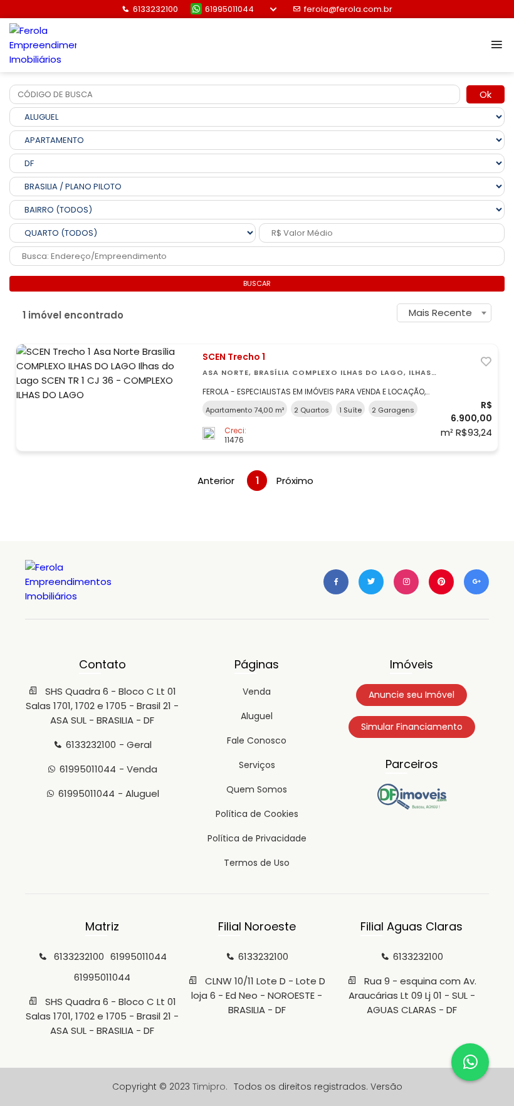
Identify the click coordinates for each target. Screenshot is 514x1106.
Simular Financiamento (412, 726)
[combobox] (444, 313)
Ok (485, 94)
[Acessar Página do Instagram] (406, 581)
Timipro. (210, 1086)
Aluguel (257, 716)
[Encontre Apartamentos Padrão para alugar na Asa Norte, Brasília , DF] (411, 806)
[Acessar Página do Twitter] (371, 581)
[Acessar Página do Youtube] (441, 581)
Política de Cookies (257, 814)
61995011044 (229, 9)
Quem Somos (256, 789)
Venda (257, 691)
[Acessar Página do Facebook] (336, 581)
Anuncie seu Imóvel (411, 694)
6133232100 (155, 9)
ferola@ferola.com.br (348, 9)
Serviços (257, 765)
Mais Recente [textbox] (440, 312)
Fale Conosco (256, 740)
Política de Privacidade (257, 838)
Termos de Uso (257, 862)
